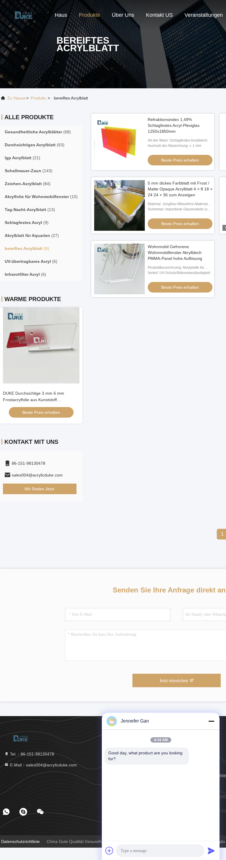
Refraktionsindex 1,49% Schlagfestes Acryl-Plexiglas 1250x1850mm (174, 125)
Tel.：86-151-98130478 (31, 754)
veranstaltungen (204, 15)
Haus (61, 15)
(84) (28, 183)
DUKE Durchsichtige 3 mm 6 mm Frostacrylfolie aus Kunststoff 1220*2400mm (33, 400)
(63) (34, 144)
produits (38, 98)
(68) (38, 132)
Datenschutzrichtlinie (20, 841)
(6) (27, 248)
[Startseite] (23, 14)
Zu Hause (16, 98)
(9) (27, 222)
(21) (22, 157)
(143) (28, 170)
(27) (32, 235)
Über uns (123, 15)
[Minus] (211, 721)
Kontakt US (159, 15)
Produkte (89, 15)
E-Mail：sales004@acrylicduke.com (43, 765)
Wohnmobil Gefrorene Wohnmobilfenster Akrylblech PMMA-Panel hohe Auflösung (175, 252)
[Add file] (109, 850)
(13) (30, 209)
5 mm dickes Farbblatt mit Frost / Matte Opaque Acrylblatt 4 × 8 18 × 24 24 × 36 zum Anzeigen (180, 189)
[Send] (211, 850)
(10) (41, 196)
